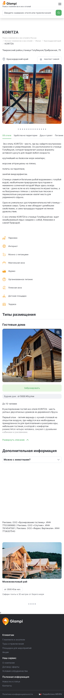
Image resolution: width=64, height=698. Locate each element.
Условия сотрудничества (15, 671)
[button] (18, 129)
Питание (59, 135)
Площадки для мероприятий (16, 648)
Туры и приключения (13, 643)
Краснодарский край (52, 41)
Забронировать (32, 388)
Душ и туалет (46, 135)
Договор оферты (10, 667)
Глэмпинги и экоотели (13, 639)
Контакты (7, 685)
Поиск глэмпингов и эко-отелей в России (19, 38)
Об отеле (6, 135)
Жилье (38, 41)
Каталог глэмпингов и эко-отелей (18, 41)
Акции (5, 652)
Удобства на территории (25, 135)
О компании (8, 662)
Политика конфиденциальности (17, 694)
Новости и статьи (11, 681)
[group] (32, 355)
